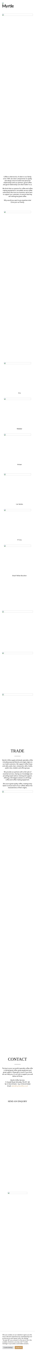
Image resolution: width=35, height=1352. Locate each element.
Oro (19, 393)
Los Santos (19, 504)
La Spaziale (18, 645)
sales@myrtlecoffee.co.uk (19, 1086)
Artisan (19, 464)
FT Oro (19, 540)
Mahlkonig (19, 687)
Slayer (19, 728)
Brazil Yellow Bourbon (19, 576)
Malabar (19, 429)
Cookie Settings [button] (8, 1347)
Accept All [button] (19, 1347)
